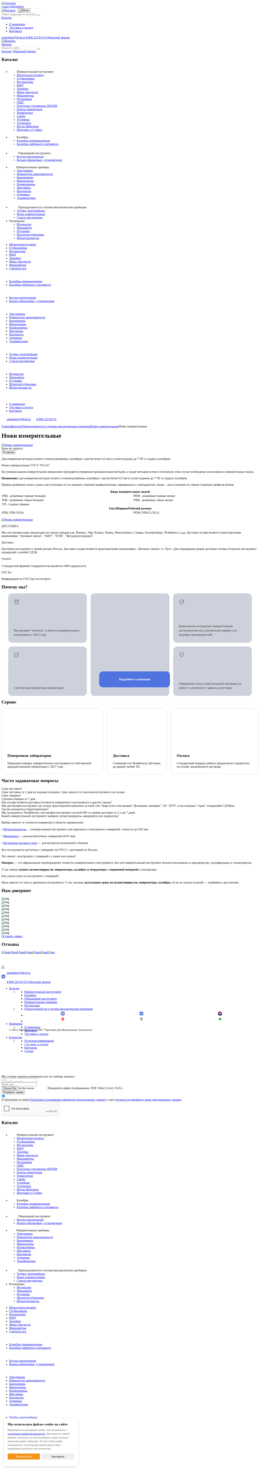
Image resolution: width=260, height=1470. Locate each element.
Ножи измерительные (31, 214)
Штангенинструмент (30, 75)
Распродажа (32, 1005)
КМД (20, 85)
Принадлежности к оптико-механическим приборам (58, 1009)
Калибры (30, 995)
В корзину (8, 452)
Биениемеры (25, 177)
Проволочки (25, 112)
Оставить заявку (12, 936)
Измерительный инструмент (42, 991)
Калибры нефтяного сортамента (37, 144)
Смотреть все (17, 268)
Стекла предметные (29, 217)
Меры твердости (27, 92)
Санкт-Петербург (13, 6)
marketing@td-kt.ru (14, 37)
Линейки (23, 88)
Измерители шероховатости (35, 174)
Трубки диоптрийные (31, 210)
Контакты (15, 31)
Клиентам (15, 1037)
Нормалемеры (26, 184)
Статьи (28, 1051)
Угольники (24, 123)
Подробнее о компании (134, 679)
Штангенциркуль (28, 238)
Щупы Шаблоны (28, 126)
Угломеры (23, 119)
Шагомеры (24, 187)
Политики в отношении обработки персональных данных (68, 1099)
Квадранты (24, 191)
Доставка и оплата (21, 27)
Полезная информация (39, 1040)
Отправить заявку (13, 1092)
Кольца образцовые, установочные (39, 160)
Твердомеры (25, 170)
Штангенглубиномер (30, 234)
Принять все (24, 1456)
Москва (6, 44)
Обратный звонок (58, 37)
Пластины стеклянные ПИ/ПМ (37, 105)
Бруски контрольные (30, 156)
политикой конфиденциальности (26, 1433)
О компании (17, 24)
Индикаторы (25, 82)
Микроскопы (25, 180)
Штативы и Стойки (29, 129)
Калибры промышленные (33, 140)
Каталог (7, 17)
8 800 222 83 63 (36, 37)
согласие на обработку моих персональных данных (148, 1099)
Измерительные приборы (40, 1002)
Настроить (58, 1456)
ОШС (20, 102)
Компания (15, 1023)
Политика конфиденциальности (27, 1043)
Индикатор (24, 224)
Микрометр (24, 227)
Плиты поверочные (29, 109)
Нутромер (23, 231)
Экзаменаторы (26, 198)
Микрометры (25, 95)
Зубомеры (23, 194)
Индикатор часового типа (20, 843)
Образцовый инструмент (40, 998)
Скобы (21, 116)
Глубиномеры (26, 78)
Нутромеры (24, 99)
